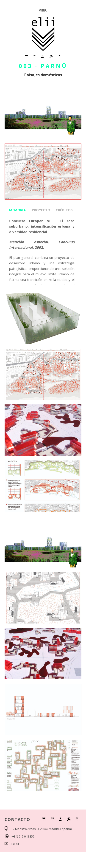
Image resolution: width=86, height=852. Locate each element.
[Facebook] (42, 56)
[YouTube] (26, 56)
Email (15, 844)
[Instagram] (34, 56)
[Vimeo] (59, 56)
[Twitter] (51, 56)
